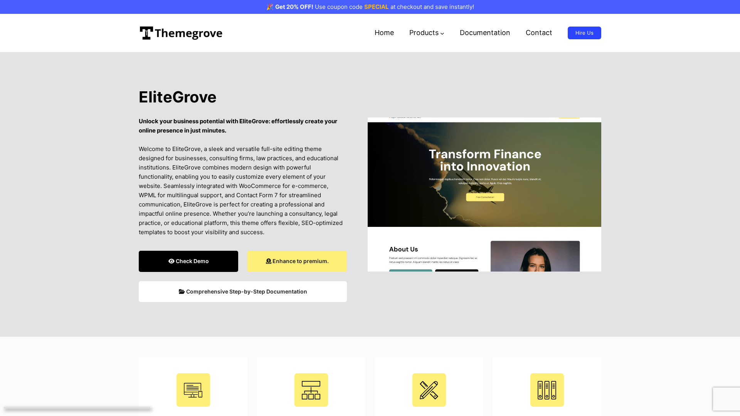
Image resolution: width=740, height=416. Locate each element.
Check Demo (192, 261)
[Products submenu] (442, 33)
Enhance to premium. (300, 261)
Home (384, 33)
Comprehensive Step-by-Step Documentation (246, 291)
